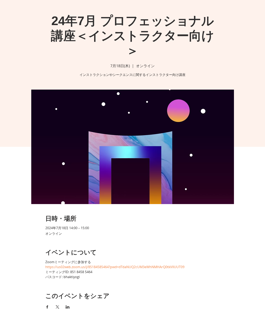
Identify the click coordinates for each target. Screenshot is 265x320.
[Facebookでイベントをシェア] (47, 307)
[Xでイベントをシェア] (57, 307)
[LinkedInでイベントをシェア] (68, 307)
